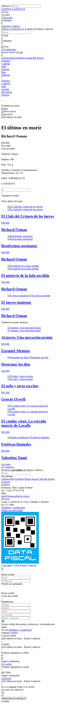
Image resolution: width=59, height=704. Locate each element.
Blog (12, 58)
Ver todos (6, 464)
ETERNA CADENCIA (13, 9)
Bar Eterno (38, 58)
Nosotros (5, 60)
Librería (5, 58)
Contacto (5, 482)
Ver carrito (6, 664)
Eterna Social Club (33, 479)
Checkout (6, 678)
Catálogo (5, 63)
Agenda (28, 58)
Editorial (19, 58)
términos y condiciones (20, 630)
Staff (3, 66)
